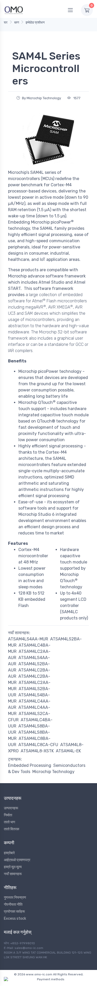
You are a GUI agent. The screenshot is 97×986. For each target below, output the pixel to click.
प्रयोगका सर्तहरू (14, 911)
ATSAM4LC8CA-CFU (38, 744)
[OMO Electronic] (13, 10)
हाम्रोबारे (9, 853)
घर (6, 22)
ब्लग (16, 22)
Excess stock (15, 918)
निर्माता (8, 815)
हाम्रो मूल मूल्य (13, 867)
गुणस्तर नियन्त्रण (15, 897)
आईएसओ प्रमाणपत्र (17, 860)
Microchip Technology (53, 771)
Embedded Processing (29, 765)
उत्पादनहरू (11, 808)
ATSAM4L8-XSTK (37, 750)
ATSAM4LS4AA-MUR (28, 639)
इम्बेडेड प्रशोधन (35, 22)
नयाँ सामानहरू (13, 874)
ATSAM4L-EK (68, 750)
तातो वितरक (11, 829)
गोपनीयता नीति (13, 904)
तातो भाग (9, 822)
